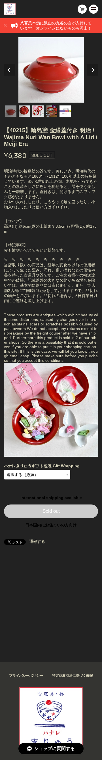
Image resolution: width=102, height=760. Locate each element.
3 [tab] (38, 111)
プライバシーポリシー (26, 676)
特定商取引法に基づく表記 (72, 676)
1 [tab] (10, 111)
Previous (9, 70)
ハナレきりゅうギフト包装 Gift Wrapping (42, 466)
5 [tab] (65, 111)
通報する (37, 541)
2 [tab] (24, 111)
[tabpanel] (51, 70)
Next (92, 70)
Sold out (51, 511)
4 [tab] (51, 111)
